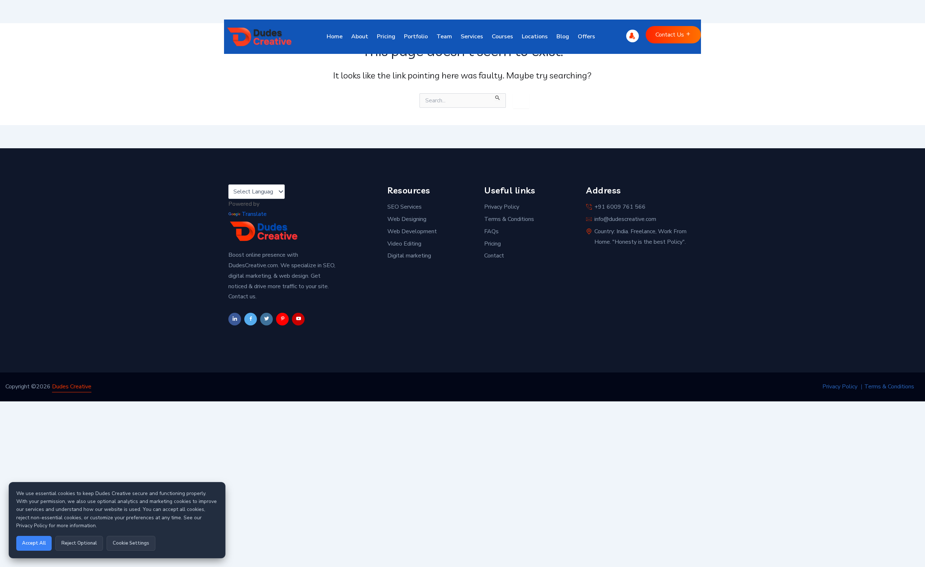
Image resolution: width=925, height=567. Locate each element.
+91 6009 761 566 (620, 207)
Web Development (412, 231)
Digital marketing (409, 256)
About (359, 36)
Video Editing (404, 244)
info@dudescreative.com (625, 219)
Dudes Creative (71, 387)
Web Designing (406, 219)
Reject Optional (79, 543)
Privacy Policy (501, 207)
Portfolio (416, 36)
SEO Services (404, 207)
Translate (254, 214)
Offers (586, 36)
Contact (494, 256)
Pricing (386, 36)
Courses (502, 36)
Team (444, 36)
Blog (562, 36)
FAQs (491, 231)
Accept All (34, 543)
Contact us (670, 35)
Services (472, 36)
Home (335, 36)
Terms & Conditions (509, 219)
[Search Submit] (497, 97)
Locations (535, 36)
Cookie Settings (131, 543)
